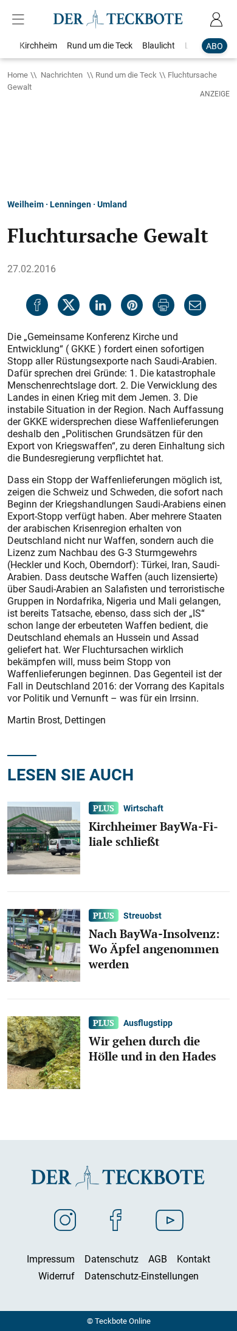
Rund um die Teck (126, 74)
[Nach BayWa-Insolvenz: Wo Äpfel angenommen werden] (43, 944)
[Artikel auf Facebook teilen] (37, 305)
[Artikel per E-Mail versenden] (195, 305)
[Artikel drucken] (163, 305)
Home (17, 74)
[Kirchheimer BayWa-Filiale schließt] (43, 837)
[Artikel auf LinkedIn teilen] (100, 305)
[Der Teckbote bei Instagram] (65, 1219)
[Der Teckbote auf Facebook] (116, 1219)
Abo (214, 46)
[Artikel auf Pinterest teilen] (132, 305)
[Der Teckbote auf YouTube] (170, 1219)
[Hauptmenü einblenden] (20, 19)
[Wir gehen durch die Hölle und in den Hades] (43, 1052)
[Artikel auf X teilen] (69, 305)
